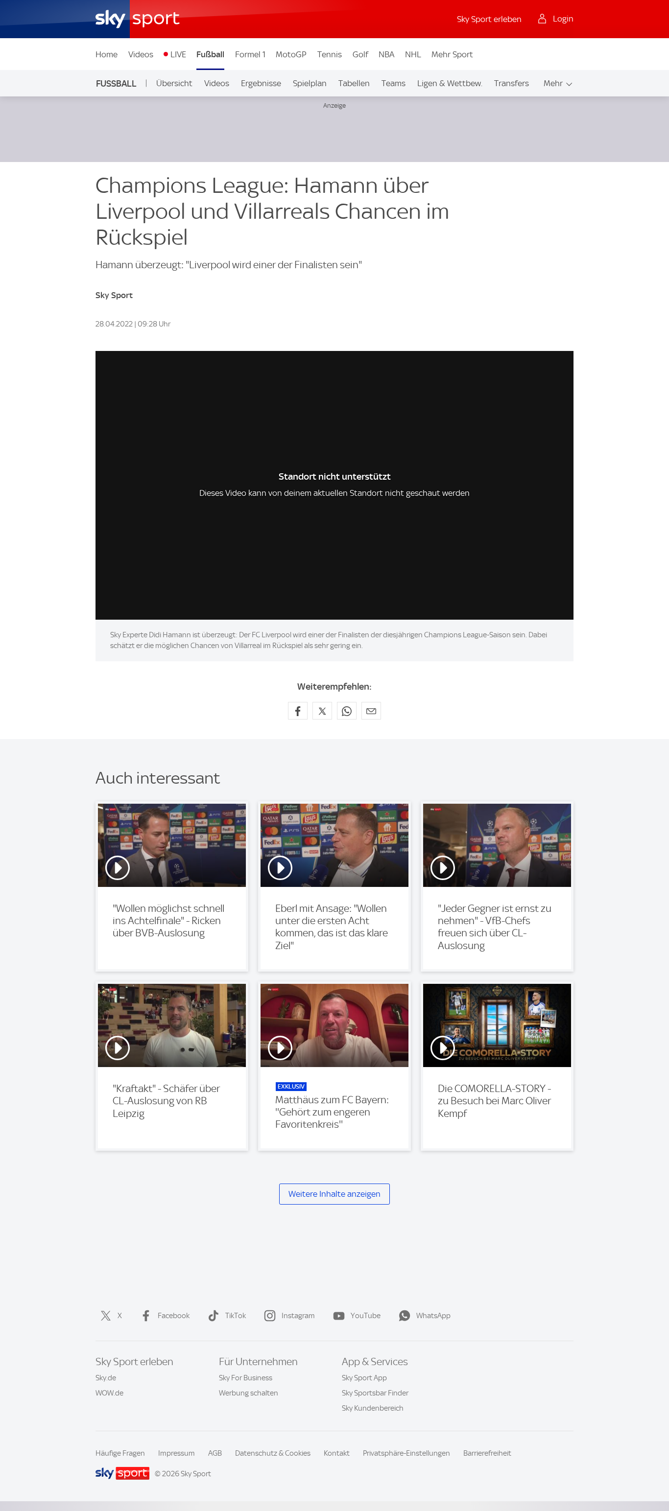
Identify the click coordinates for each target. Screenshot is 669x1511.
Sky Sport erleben (489, 19)
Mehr (553, 83)
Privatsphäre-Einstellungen (406, 1453)
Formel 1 (250, 54)
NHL (413, 54)
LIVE (178, 54)
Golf (360, 54)
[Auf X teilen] (322, 711)
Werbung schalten (248, 1393)
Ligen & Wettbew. (449, 83)
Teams (394, 83)
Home (107, 54)
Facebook (174, 1315)
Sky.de (106, 1377)
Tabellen (354, 83)
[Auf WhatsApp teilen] (347, 711)
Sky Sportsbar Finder (375, 1393)
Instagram (298, 1315)
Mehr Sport (452, 54)
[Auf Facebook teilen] (298, 711)
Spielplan (310, 83)
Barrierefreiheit (487, 1453)
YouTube (366, 1315)
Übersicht (174, 83)
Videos (140, 54)
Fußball (210, 54)
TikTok (235, 1315)
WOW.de (109, 1393)
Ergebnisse (261, 83)
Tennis (329, 54)
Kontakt (337, 1453)
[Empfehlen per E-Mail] (371, 711)
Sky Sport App (364, 1377)
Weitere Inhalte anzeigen (334, 1194)
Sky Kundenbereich (373, 1408)
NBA (386, 54)
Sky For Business (245, 1377)
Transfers (511, 83)
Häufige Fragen (120, 1453)
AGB (215, 1453)
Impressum (176, 1453)
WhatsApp (433, 1315)
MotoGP (291, 54)
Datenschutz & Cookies (273, 1453)
